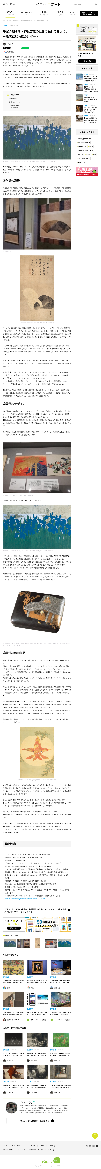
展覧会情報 (14, 107)
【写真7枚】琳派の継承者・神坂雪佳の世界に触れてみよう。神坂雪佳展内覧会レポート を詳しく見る (35, 910)
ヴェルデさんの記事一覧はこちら (35, 1121)
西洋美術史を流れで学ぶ (85, 150)
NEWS (33, 1145)
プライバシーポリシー (48, 1150)
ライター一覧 (21, 1149)
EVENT (9, 20)
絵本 (94, 154)
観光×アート (81, 162)
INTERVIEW (16, 1145)
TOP (4, 20)
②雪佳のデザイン (14, 102)
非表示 (16, 95)
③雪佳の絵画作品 (14, 105)
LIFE (25, 1145)
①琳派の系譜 (13, 98)
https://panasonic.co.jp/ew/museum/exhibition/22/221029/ (25, 899)
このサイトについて (8, 1149)
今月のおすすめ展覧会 (84, 139)
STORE (52, 1146)
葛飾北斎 (80, 154)
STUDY (42, 1145)
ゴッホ (91, 146)
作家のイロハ (82, 146)
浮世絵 (88, 154)
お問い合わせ (32, 1149)
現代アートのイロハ (84, 142)
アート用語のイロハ (84, 158)
